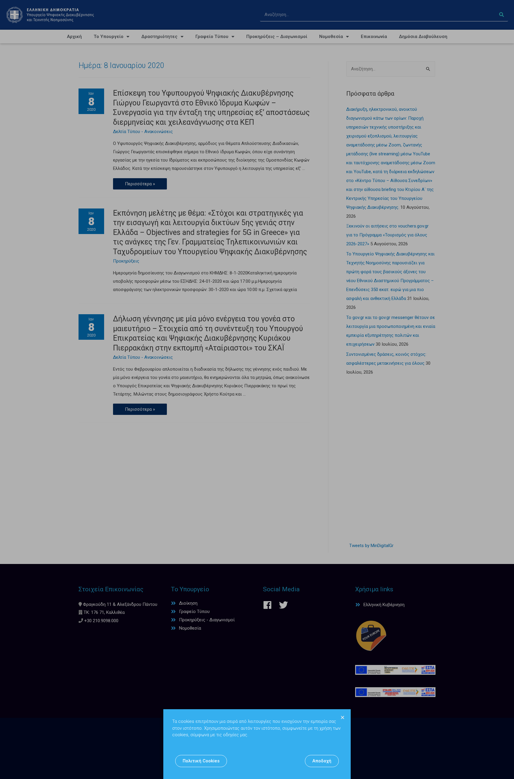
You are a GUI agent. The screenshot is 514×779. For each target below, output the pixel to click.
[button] (201, 761)
